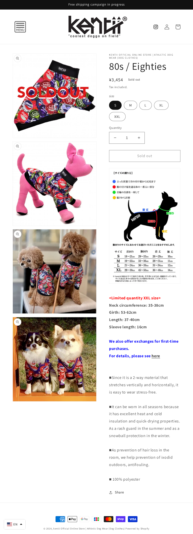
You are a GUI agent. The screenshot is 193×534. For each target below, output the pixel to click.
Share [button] (119, 492)
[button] (15, 26)
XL (161, 105)
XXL (117, 116)
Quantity (115, 128)
